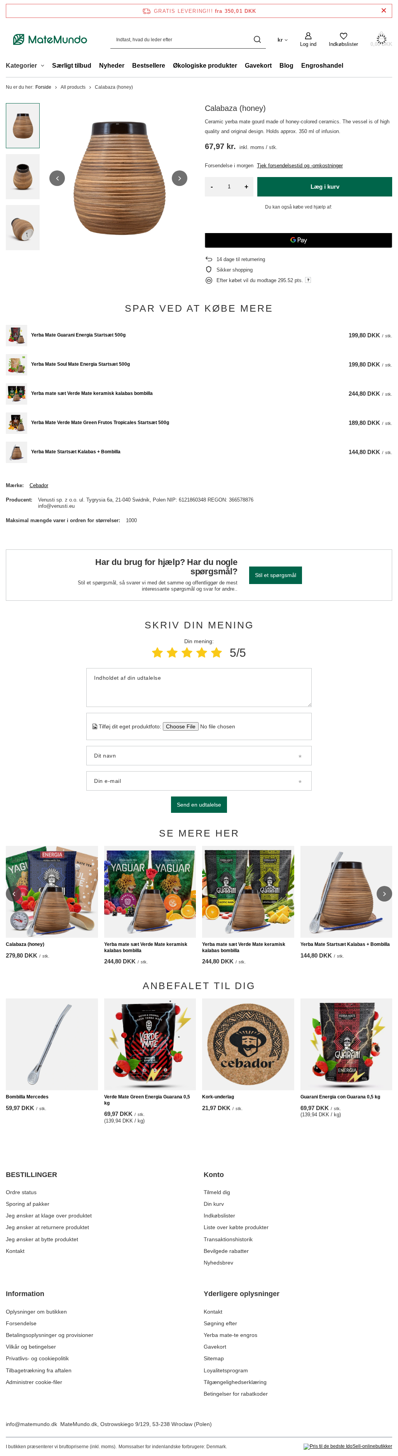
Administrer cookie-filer (34, 1382)
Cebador (39, 485)
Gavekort (258, 65)
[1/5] (157, 652)
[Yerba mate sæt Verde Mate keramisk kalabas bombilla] (16, 394)
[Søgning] (257, 39)
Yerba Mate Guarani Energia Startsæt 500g (78, 335)
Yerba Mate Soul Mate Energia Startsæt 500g (80, 364)
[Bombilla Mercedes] (52, 1044)
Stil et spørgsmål (275, 575)
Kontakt (15, 1251)
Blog (286, 65)
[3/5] (187, 652)
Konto (214, 1175)
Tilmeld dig (217, 1192)
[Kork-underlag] (248, 1044)
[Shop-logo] (50, 39)
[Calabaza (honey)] (52, 892)
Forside (43, 87)
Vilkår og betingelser (31, 1347)
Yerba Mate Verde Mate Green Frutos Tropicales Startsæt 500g (100, 422)
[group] (118, 178)
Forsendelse (21, 1323)
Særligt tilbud (71, 65)
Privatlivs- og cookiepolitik (37, 1358)
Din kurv (214, 1204)
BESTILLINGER (31, 1175)
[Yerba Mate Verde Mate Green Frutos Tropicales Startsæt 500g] (16, 423)
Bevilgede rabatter (226, 1251)
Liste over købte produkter (236, 1227)
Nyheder (111, 65)
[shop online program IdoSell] (348, 1447)
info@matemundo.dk (31, 1424)
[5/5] (216, 652)
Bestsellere (148, 65)
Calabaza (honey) (25, 944)
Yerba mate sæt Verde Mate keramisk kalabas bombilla (92, 393)
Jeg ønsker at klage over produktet (49, 1215)
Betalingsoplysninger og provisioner (49, 1335)
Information (25, 1294)
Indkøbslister (219, 1215)
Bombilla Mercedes (27, 1097)
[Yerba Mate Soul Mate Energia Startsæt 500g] (16, 364)
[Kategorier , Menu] (44, 66)
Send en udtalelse (199, 805)
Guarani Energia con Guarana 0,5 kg (340, 1097)
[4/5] (201, 652)
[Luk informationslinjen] (384, 10)
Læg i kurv (325, 186)
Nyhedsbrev (218, 1263)
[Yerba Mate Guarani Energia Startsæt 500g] (16, 335)
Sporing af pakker (27, 1204)
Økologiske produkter (205, 65)
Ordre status (21, 1192)
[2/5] (172, 652)
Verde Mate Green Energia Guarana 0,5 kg (147, 1100)
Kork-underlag (218, 1097)
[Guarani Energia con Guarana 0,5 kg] (346, 1044)
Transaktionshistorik (228, 1239)
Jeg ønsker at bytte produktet (42, 1239)
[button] (57, 178)
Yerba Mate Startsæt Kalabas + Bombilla (75, 451)
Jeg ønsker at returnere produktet (47, 1227)
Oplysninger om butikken (36, 1312)
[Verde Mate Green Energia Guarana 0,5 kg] (150, 1044)
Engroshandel (322, 65)
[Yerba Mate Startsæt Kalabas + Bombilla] (16, 452)
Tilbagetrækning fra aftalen (39, 1370)
